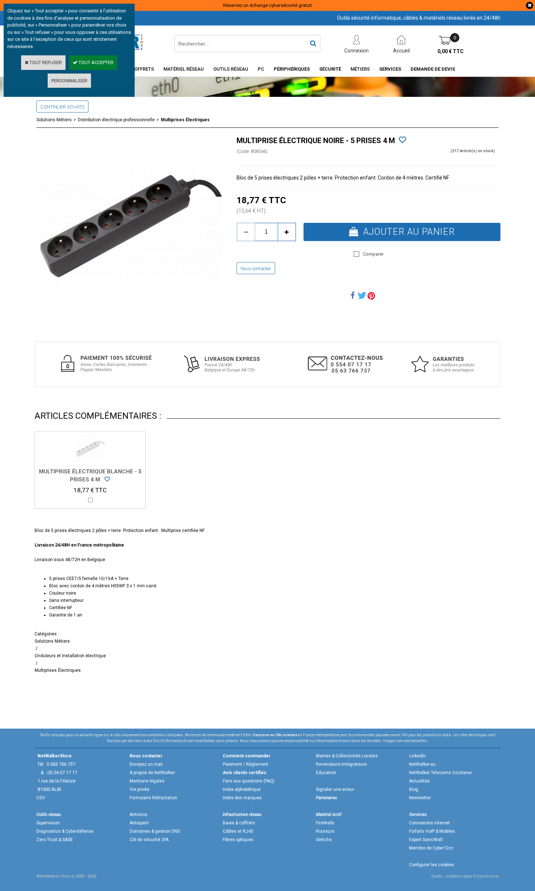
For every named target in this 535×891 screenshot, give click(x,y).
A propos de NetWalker (152, 772)
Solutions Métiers (54, 119)
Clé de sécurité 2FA (149, 839)
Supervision (48, 822)
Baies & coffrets (239, 822)
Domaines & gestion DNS (155, 831)
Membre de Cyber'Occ (431, 848)
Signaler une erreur (335, 789)
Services (390, 69)
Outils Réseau (230, 69)
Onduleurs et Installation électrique (70, 655)
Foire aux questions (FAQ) (248, 781)
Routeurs (325, 831)
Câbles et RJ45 (238, 831)
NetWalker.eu (422, 764)
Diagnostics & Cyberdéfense (65, 831)
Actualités (419, 781)
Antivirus (138, 814)
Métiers (360, 69)
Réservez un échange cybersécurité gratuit (267, 5)
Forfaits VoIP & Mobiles (432, 831)
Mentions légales (147, 781)
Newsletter (420, 797)
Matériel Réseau (183, 69)
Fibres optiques (238, 839)
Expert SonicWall (426, 839)
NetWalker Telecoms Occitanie (440, 772)
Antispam (139, 822)
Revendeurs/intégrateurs (341, 764)
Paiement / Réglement (245, 764)
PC (261, 69)
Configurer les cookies (431, 864)
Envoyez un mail (146, 764)
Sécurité (330, 69)
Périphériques (292, 69)
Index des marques (242, 797)
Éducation (326, 772)
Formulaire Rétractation (153, 797)
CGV (40, 797)
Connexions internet (429, 822)
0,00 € (450, 51)
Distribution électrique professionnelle (116, 119)
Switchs (324, 839)
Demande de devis (433, 69)
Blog (413, 789)
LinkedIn (417, 755)
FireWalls (325, 822)
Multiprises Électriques (185, 119)
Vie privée (139, 789)
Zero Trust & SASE (54, 839)
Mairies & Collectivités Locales (347, 755)
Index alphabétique (242, 789)
